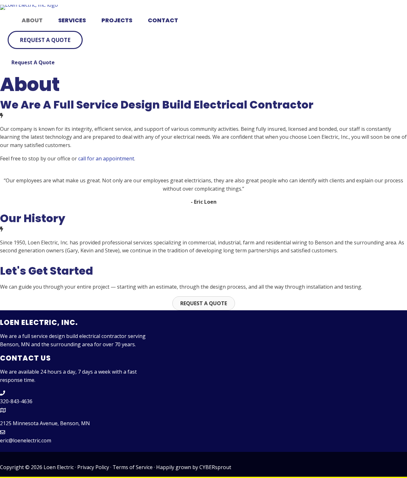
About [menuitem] (32, 20)
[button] (45, 40)
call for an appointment (106, 158)
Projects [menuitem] (116, 20)
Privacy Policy (93, 467)
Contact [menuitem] (163, 20)
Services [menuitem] (72, 20)
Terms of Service (133, 467)
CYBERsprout (215, 467)
